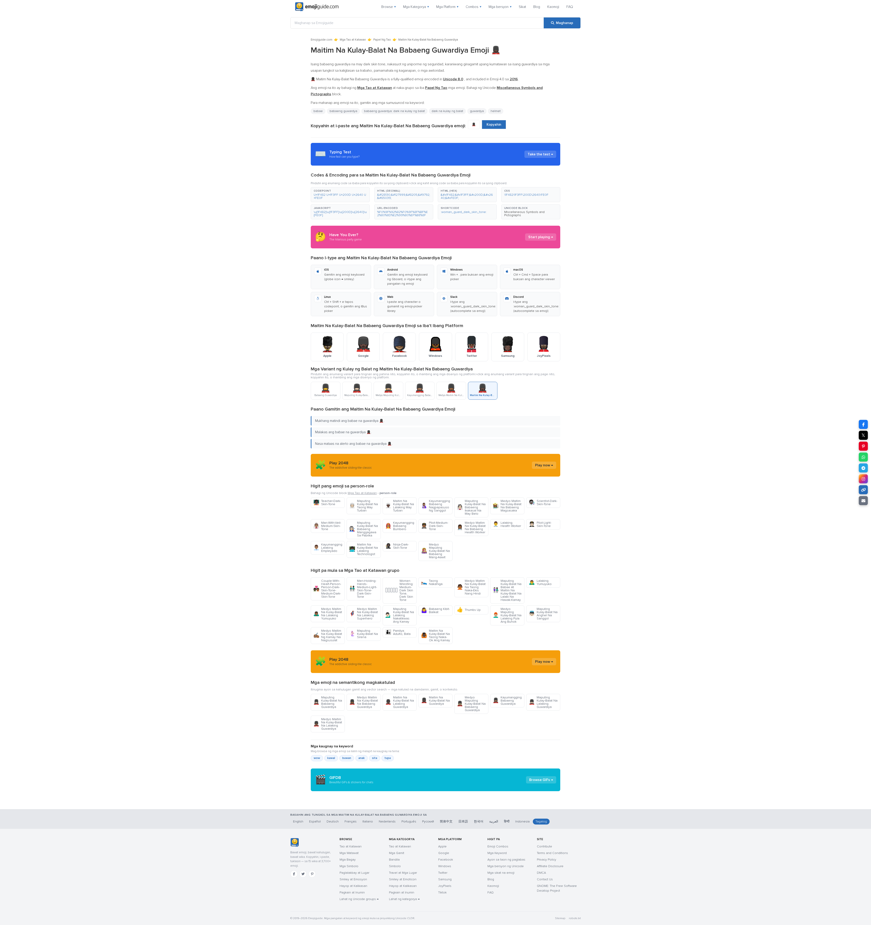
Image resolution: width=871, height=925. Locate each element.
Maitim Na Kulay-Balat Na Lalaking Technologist (363, 549)
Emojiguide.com (321, 40)
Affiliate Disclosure (550, 866)
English (298, 821)
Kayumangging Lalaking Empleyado (327, 548)
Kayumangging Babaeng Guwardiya (507, 700)
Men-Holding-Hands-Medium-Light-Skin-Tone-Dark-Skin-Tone (363, 589)
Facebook (445, 859)
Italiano (367, 821)
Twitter (442, 873)
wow (317, 758)
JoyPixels (444, 886)
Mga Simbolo (349, 866)
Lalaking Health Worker (507, 524)
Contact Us (545, 879)
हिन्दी (506, 821)
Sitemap (560, 918)
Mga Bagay (348, 859)
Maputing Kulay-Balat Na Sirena (363, 634)
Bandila (394, 859)
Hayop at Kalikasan (353, 886)
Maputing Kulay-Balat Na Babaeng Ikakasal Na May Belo (471, 507)
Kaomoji (553, 7)
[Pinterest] (312, 874)
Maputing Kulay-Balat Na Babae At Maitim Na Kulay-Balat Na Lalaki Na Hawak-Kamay (507, 590)
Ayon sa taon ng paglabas (506, 859)
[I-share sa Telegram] (863, 467)
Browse (388, 7)
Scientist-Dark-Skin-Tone (543, 502)
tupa (387, 758)
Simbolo (395, 866)
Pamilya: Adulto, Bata (398, 632)
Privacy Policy (546, 859)
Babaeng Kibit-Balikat (435, 610)
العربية (493, 821)
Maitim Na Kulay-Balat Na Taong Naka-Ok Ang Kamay (435, 635)
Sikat (522, 7)
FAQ (569, 7)
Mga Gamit (396, 853)
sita (374, 758)
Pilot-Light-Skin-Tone (540, 524)
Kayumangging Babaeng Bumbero (399, 526)
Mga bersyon (500, 7)
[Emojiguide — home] (317, 6)
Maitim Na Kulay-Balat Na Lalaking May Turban (399, 505)
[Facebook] (294, 874)
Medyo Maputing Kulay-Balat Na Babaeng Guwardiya (471, 703)
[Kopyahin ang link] (863, 489)
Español (315, 821)
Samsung (445, 879)
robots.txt (575, 918)
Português (408, 821)
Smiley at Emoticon (402, 879)
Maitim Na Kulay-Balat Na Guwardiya (435, 700)
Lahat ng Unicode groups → (359, 899)
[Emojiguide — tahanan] (294, 842)
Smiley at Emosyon (353, 879)
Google (443, 853)
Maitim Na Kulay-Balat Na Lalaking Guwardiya (399, 702)
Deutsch (333, 821)
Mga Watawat (349, 853)
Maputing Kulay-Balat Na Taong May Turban (363, 505)
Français (351, 821)
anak (361, 758)
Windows (444, 866)
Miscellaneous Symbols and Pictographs (524, 213)
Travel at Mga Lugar (403, 873)
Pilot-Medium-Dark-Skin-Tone (434, 526)
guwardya (477, 111)
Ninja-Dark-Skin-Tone (397, 546)
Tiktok (442, 892)
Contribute (544, 846)
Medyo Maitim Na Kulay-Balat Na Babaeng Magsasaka (507, 505)
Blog (536, 7)
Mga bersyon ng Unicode (505, 866)
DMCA (541, 873)
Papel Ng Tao (382, 40)
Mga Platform (447, 7)
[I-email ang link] (863, 500)
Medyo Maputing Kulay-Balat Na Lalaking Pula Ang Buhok (507, 615)
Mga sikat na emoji (500, 873)
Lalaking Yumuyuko (540, 582)
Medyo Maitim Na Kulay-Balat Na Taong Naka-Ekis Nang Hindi (471, 587)
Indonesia (522, 821)
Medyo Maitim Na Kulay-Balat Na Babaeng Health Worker (471, 527)
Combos (473, 7)
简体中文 (446, 821)
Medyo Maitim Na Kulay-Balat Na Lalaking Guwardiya (327, 724)
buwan (346, 758)
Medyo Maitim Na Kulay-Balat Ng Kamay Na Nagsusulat (327, 635)
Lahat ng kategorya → (404, 899)
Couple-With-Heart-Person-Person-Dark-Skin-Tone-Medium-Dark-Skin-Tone (327, 589)
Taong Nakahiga (432, 582)
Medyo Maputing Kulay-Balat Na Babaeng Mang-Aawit (435, 551)
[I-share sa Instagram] (863, 478)
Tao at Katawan (351, 846)
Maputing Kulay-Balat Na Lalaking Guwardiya (543, 702)
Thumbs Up (469, 610)
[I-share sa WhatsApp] (863, 457)
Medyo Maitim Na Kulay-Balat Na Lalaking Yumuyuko (327, 613)
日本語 (463, 821)
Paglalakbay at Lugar (354, 873)
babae (318, 111)
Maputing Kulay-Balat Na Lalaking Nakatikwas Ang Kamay (399, 615)
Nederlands (387, 821)
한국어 (478, 821)
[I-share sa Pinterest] (863, 446)
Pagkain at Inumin (352, 892)
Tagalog (541, 821)
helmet (496, 111)
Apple (442, 846)
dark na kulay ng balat (447, 111)
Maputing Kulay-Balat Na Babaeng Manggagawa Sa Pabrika (363, 529)
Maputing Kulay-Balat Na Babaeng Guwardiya (327, 702)
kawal (331, 758)
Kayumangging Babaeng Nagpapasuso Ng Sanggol (435, 505)
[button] (340, 194)
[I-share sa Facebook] (863, 424)
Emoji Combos (497, 846)
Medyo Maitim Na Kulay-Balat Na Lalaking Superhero (363, 613)
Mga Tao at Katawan (353, 40)
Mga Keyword (497, 853)
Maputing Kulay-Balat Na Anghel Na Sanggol (543, 613)
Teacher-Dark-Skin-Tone (327, 502)
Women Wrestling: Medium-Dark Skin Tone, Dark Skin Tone (399, 590)
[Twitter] (303, 874)
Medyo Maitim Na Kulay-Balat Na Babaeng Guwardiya (363, 702)
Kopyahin (494, 124)
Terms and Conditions (552, 853)
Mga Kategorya (416, 7)
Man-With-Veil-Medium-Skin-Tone (327, 526)
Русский (428, 821)
